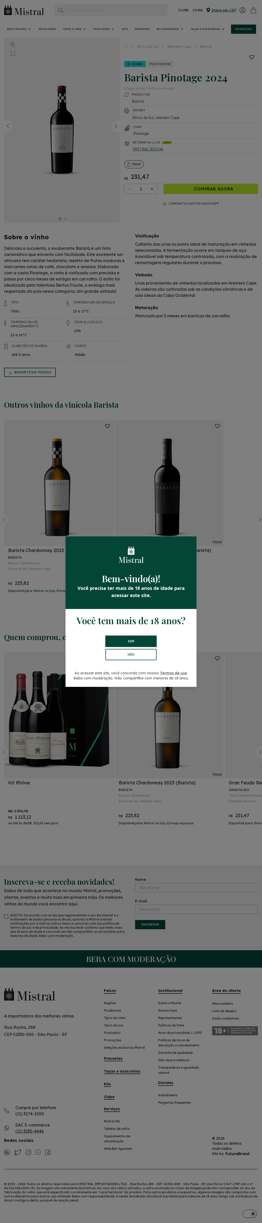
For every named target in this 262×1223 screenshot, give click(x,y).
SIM (131, 641)
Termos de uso (173, 673)
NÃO (131, 654)
